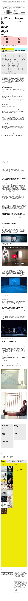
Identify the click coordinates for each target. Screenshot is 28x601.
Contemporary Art (6, 18)
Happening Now (18, 48)
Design (3, 21)
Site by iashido (16, 592)
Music (2, 25)
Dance (3, 19)
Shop (3, 51)
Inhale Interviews (5, 48)
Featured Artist (10, 73)
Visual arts (4, 27)
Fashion (3, 22)
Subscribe (4, 31)
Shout (2, 34)
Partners (17, 17)
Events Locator (5, 50)
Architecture (4, 17)
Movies (3, 23)
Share (2, 30)
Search (3, 33)
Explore (16, 433)
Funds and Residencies (20, 50)
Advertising (18, 21)
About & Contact (19, 18)
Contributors (18, 19)
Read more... (23, 469)
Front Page (15, 73)
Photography (4, 26)
